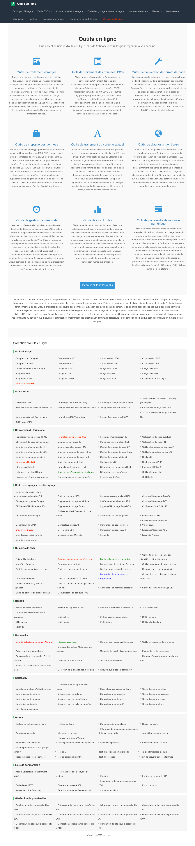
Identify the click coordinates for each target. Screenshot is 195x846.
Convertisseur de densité (111, 704)
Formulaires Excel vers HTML (72, 467)
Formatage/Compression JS (113, 437)
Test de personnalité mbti (69, 757)
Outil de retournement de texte (72, 569)
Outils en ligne (26, 3)
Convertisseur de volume (69, 694)
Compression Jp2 (150, 363)
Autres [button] (33, 19)
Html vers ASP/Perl (24, 467)
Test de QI (62, 752)
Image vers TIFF (150, 373)
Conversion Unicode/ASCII (112, 530)
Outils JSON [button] (43, 11)
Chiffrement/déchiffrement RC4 (30, 506)
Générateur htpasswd (68, 525)
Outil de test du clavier (26, 540)
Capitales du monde (25, 733)
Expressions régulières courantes (31, 477)
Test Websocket (150, 607)
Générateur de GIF (24, 383)
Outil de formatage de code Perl (73, 457)
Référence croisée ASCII (69, 785)
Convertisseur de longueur (28, 699)
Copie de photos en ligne (154, 378)
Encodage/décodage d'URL (28, 535)
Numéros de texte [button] (137, 11)
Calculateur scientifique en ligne (115, 689)
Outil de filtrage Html (152, 472)
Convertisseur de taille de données (74, 704)
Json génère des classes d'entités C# (33, 407)
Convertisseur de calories (27, 694)
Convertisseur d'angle (26, 704)
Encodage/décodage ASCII (155, 530)
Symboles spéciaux (109, 742)
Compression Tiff (65, 363)
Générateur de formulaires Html (115, 467)
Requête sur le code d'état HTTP (115, 670)
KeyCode (104, 535)
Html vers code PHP (152, 462)
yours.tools (107, 835)
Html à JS (147, 457)
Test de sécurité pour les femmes (156, 757)
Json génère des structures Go (114, 407)
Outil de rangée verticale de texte (31, 569)
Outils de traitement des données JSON (97, 72)
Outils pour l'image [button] (22, 11)
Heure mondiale (150, 724)
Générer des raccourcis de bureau (116, 642)
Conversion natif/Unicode (69, 535)
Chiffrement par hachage (27, 515)
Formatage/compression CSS (71, 437)
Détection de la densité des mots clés (75, 670)
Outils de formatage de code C (157, 452)
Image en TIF (64, 373)
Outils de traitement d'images (36, 72)
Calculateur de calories (26, 709)
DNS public (63, 617)
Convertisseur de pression (112, 694)
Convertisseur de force (153, 704)
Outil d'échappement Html (70, 462)
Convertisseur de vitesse (154, 699)
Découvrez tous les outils (97, 285)
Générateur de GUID (25, 525)
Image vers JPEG (108, 368)
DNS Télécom (149, 617)
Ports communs (149, 785)
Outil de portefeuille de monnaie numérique (158, 222)
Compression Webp (109, 363)
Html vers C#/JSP (108, 462)
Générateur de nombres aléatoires (116, 587)
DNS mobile (63, 622)
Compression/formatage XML (71, 447)
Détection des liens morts (69, 660)
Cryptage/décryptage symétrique (73, 501)
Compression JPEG (109, 358)
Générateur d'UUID (151, 515)
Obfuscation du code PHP (154, 442)
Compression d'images (26, 358)
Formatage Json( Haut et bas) (72, 402)
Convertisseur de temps (111, 699)
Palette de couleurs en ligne (155, 651)
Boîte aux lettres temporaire (29, 607)
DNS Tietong (105, 622)
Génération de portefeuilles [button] (83, 19)
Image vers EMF (23, 378)
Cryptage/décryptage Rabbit (71, 506)
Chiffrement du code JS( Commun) (32, 442)
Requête (103, 776)
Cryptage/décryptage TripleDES (115, 506)
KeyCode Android (150, 535)
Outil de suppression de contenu (115, 569)
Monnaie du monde (67, 733)
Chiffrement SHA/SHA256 (154, 506)
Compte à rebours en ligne (112, 724)
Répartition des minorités (27, 742)
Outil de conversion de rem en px (158, 642)
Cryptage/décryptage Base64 (156, 496)
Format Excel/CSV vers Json (71, 417)
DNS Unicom (21, 622)
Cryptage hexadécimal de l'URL (115, 496)
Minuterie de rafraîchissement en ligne (118, 651)
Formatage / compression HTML (31, 437)
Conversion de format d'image (30, 368)
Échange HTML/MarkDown (28, 472)
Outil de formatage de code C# (114, 447)
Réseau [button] (156, 11)
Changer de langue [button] (112, 19)
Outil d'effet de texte (25, 578)
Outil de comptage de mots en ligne (159, 564)
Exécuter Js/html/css (109, 477)
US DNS (19, 627)
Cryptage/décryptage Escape (29, 501)
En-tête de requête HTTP (154, 776)
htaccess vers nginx (67, 642)
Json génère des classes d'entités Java (76, 407)
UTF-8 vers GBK (65, 530)
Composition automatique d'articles (74, 559)
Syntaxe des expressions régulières (74, 477)
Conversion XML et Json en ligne (31, 417)
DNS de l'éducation (151, 622)
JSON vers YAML (23, 422)
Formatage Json (23, 402)
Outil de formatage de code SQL (31, 452)
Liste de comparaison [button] (53, 19)
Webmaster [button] (172, 11)
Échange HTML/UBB (152, 467)
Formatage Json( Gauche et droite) (116, 402)
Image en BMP (22, 373)
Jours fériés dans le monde (155, 733)
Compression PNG (151, 358)
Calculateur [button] (18, 19)
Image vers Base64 (24, 530)
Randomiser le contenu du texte (157, 569)
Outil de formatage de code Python (74, 452)
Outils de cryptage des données (36, 144)
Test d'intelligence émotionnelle (113, 752)
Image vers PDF (107, 378)
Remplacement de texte (69, 564)
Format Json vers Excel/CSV (113, 417)
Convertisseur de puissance (155, 694)
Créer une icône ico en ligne (29, 651)
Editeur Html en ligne (25, 559)
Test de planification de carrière (155, 752)
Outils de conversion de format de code (158, 72)
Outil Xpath (147, 477)
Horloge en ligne (65, 724)
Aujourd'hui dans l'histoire (154, 742)
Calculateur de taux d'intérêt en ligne (33, 689)
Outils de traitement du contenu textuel (97, 144)
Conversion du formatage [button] (68, 11)
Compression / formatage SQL (114, 442)
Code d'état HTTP (24, 785)
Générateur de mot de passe (113, 515)
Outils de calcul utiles (97, 220)
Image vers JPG (65, 368)
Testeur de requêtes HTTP (70, 607)
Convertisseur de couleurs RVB (72, 592)
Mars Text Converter (25, 564)
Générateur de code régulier (113, 472)
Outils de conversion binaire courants (33, 592)
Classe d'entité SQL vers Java (156, 407)
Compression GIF (24, 363)
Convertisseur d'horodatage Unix (158, 587)
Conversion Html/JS (25, 462)
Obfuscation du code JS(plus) (156, 437)
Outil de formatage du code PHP (31, 447)
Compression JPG (66, 358)
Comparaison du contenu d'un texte (117, 564)
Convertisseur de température (72, 699)
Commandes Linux (108, 790)
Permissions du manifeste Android (74, 790)
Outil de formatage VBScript (113, 457)
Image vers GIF (107, 373)
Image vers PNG (150, 368)
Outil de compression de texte (72, 578)
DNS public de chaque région (113, 617)
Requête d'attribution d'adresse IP (116, 607)
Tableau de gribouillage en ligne (30, 724)
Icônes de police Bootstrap (28, 790)
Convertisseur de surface (154, 689)
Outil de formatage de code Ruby (115, 452)
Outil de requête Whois (110, 660)
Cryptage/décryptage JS (69, 442)
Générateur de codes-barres (113, 525)
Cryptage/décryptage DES (154, 501)
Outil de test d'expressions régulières (75, 472)
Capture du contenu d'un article (114, 559)
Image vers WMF (65, 378)
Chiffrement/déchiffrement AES (114, 501)
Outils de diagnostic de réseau (158, 144)
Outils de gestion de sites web (36, 220)
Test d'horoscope (106, 757)
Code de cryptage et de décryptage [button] (104, 11)
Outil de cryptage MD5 (68, 496)
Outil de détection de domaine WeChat (34, 642)
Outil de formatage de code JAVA (158, 447)
